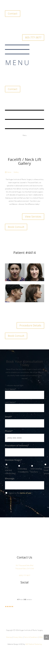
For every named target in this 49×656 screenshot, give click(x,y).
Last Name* (10, 402)
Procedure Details (30, 325)
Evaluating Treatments (23, 470)
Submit (12, 500)
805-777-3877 (33, 37)
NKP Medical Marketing (33, 644)
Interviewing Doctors (36, 470)
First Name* (10, 389)
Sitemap (9, 637)
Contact (12, 13)
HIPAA (41, 637)
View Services (33, 216)
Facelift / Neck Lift (24, 159)
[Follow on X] (17, 23)
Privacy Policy (18, 637)
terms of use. (25, 493)
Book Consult (16, 227)
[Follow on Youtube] (23, 23)
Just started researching (10, 470)
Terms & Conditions (31, 637)
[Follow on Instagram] (7, 23)
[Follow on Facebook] (12, 23)
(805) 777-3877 (24, 575)
